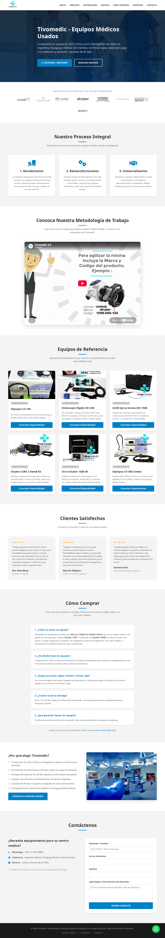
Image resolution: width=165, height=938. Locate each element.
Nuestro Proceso (88, 62)
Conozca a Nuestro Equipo (27, 796)
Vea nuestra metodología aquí (102, 730)
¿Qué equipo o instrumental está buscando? (109, 882)
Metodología (90, 5)
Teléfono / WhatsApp (55, 62)
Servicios (74, 5)
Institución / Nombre (98, 843)
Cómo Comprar (121, 5)
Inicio (62, 5)
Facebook (98, 932)
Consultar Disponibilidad (32, 425)
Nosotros (138, 5)
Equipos (105, 5)
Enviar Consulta (121, 905)
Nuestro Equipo (69, 932)
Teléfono (93, 869)
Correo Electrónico (97, 856)
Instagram (85, 932)
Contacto (152, 5)
